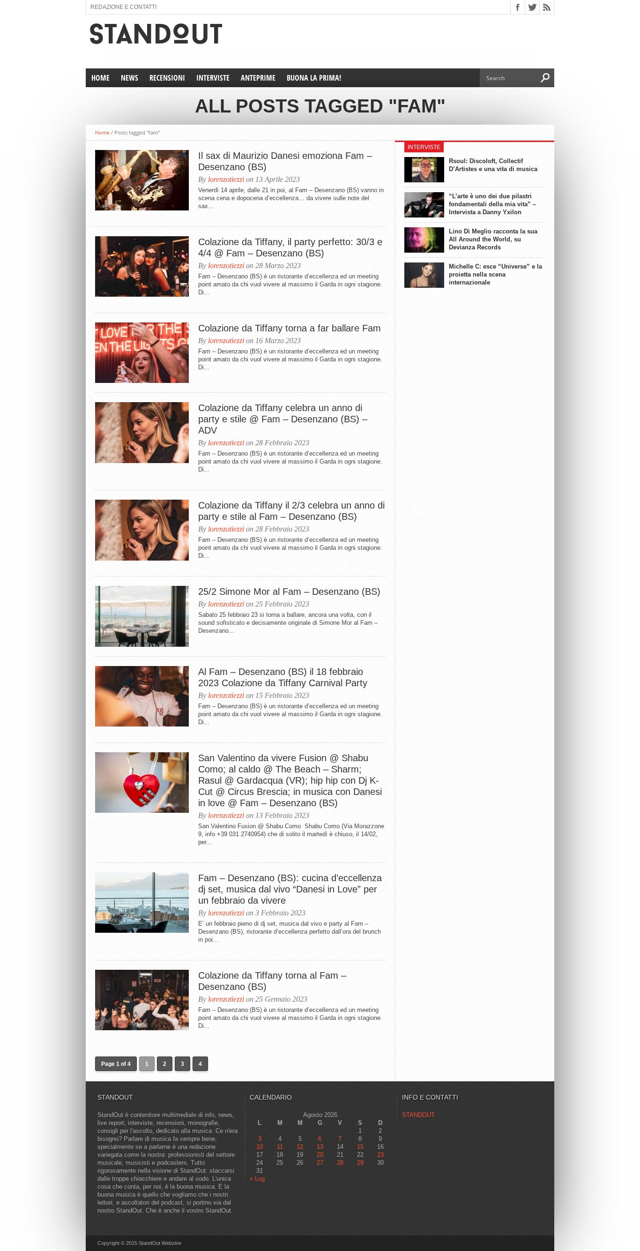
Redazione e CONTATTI (123, 7)
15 (360, 1146)
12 (300, 1146)
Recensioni (167, 78)
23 (380, 1154)
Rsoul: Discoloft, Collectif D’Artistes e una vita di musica (493, 164)
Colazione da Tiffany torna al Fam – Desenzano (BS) (272, 981)
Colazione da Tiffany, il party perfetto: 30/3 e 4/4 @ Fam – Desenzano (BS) (290, 247)
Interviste (213, 78)
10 (259, 1146)
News (129, 78)
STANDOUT (418, 1114)
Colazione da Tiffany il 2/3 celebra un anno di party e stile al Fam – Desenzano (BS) (291, 511)
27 (320, 1162)
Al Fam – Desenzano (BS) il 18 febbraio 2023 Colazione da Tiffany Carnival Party (282, 677)
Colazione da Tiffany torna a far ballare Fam (291, 328)
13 (320, 1146)
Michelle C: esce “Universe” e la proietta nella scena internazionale (495, 274)
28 (340, 1162)
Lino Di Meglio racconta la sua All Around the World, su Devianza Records (493, 239)
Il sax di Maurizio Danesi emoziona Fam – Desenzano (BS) (285, 161)
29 (360, 1162)
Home (100, 78)
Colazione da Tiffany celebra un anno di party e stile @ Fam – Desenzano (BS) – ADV (282, 419)
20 (320, 1154)
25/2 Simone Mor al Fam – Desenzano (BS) (289, 591)
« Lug (257, 1178)
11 (280, 1146)
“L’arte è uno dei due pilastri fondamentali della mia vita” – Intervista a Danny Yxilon (492, 204)
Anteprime (258, 78)
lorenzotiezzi (226, 179)
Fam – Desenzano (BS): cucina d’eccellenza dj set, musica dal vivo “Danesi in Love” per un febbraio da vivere (290, 889)
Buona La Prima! (314, 78)
